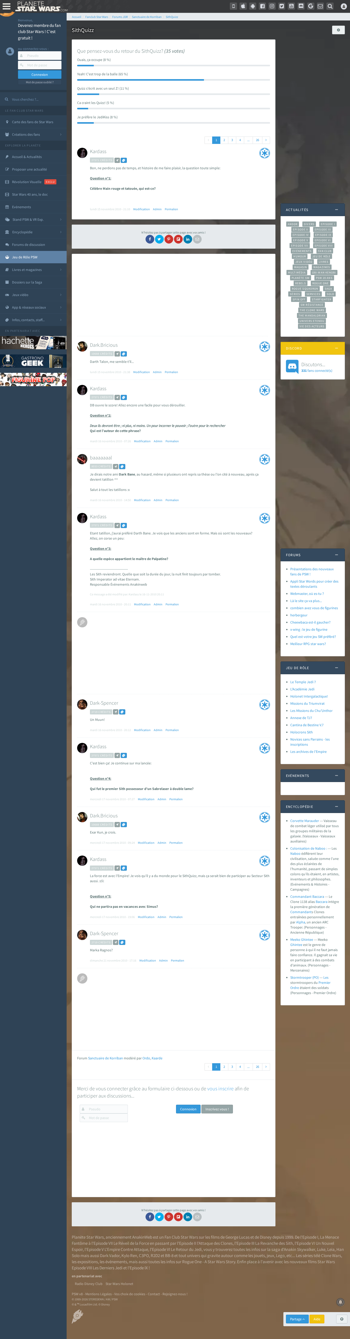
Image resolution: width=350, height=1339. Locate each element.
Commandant (301, 912)
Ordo (146, 1058)
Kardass (98, 151)
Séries (295, 294)
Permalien (171, 209)
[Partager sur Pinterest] (168, 239)
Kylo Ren (129, 1255)
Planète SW (301, 278)
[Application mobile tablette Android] (253, 6)
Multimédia (297, 272)
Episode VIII (324, 245)
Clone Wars (331, 1255)
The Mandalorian (311, 315)
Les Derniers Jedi (107, 1268)
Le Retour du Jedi (186, 1249)
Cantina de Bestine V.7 (307, 725)
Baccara (321, 901)
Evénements (302, 251)
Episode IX (323, 235)
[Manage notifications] (340, 1302)
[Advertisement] (172, 295)
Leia (331, 1249)
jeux (270, 1255)
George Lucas (237, 1237)
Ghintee (296, 944)
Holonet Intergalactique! (309, 696)
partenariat (21, 331)
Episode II (300, 229)
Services (313, 294)
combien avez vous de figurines (314, 608)
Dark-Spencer (104, 703)
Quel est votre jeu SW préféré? (313, 636)
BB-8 (169, 1255)
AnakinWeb (142, 1237)
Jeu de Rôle (321, 256)
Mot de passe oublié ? (40, 82)
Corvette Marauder (304, 820)
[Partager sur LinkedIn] (187, 239)
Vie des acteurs (312, 326)
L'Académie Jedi (302, 689)
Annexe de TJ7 (301, 717)
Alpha (300, 922)
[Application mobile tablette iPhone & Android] (233, 6)
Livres (324, 261)
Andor (292, 224)
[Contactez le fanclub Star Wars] (320, 6)
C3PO (144, 1255)
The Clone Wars (312, 310)
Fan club (325, 251)
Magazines (321, 267)
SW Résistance (312, 305)
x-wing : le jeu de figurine (308, 629)
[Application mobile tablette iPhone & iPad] (243, 6)
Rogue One (320, 283)
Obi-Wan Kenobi (324, 272)
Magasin (300, 267)
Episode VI (323, 240)
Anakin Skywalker (299, 1249)
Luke (321, 1249)
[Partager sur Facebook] (150, 239)
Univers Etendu (312, 321)
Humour (299, 256)
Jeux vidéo (303, 261)
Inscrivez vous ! (217, 1109)
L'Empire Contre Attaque (126, 1249)
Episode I (328, 224)
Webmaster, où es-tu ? (307, 593)
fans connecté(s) (316, 367)
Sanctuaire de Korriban (105, 1058)
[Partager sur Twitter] (159, 239)
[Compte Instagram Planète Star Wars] (272, 6)
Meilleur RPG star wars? (308, 643)
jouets (259, 1255)
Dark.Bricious (104, 345)
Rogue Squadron (305, 288)
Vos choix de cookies (129, 1294)
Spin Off (299, 299)
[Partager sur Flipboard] (178, 239)
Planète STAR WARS (40, 6)
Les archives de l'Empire (308, 751)
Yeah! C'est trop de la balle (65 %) (102, 74)
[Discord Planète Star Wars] (301, 6)
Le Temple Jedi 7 (303, 682)
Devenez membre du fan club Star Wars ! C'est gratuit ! (39, 32)
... (248, 140)
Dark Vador (110, 1255)
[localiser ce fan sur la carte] (117, 160)
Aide (317, 1319)
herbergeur (298, 615)
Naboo (295, 853)
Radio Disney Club (88, 1283)
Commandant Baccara (307, 896)
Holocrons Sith (301, 732)
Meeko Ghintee (301, 939)
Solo (330, 294)
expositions (87, 1261)
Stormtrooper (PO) (304, 977)
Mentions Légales (98, 1294)
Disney (266, 1237)
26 (257, 140)
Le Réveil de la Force (131, 1243)
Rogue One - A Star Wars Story (208, 1261)
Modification (141, 209)
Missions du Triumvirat (307, 703)
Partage (296, 1319)
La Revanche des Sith (274, 1243)
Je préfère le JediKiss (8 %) (97, 117)
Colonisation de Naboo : (308, 848)
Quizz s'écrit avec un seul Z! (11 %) (103, 88)
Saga (328, 288)
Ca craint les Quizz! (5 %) (95, 102)
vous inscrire (220, 1088)
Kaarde (157, 1058)
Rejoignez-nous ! (175, 1294)
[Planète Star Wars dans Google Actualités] (311, 6)
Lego (280, 1255)
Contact (154, 1294)
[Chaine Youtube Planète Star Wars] (291, 6)
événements (116, 1261)
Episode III (323, 229)
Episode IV (301, 235)
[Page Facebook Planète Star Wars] (262, 6)
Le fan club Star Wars (24, 110)
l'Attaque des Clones (215, 1243)
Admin (157, 209)
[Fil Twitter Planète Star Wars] (282, 6)
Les (325, 977)
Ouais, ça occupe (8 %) (94, 59)
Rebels (300, 283)
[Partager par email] (197, 239)
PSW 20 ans (324, 278)
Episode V (300, 240)
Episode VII (299, 245)
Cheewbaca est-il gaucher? (310, 622)
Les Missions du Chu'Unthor (311, 710)
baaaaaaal (101, 457)
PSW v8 (77, 1294)
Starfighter (321, 299)
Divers (309, 224)
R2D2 (155, 1255)
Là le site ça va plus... (306, 600)
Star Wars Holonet (119, 1283)
